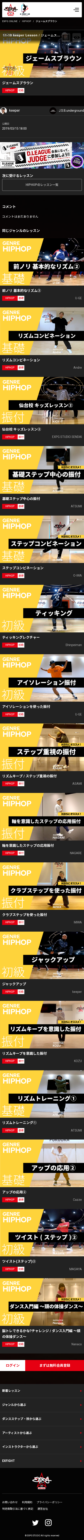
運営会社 (42, 1508)
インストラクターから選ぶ (20, 1446)
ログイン (13, 1365)
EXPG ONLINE (9, 21)
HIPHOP (26, 21)
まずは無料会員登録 (54, 1365)
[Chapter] (66, 37)
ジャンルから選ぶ (14, 1405)
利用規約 (27, 1502)
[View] (76, 37)
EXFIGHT (8, 1461)
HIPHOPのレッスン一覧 (42, 184)
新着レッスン (11, 1390)
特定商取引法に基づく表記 (17, 1508)
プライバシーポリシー (49, 1502)
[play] (42, 54)
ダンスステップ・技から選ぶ (21, 1419)
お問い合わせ (10, 1502)
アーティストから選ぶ (17, 1433)
